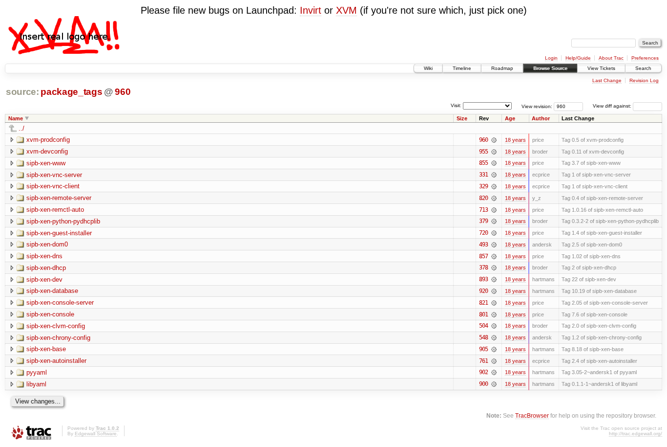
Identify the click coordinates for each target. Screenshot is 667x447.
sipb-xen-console (50, 314)
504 (483, 325)
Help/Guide (578, 58)
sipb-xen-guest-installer (59, 233)
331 (483, 174)
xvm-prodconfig (48, 139)
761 (483, 361)
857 (483, 256)
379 (483, 221)
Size (462, 118)
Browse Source (550, 68)
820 (483, 198)
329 (483, 186)
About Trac (611, 58)
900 (483, 383)
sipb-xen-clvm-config (55, 326)
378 (483, 267)
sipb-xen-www (45, 163)
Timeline (462, 68)
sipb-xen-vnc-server (54, 175)
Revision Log (644, 80)
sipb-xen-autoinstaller (56, 360)
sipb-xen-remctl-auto (55, 209)
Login (551, 58)
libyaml (36, 384)
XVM (346, 10)
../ (21, 128)
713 (483, 209)
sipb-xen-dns (44, 256)
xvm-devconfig (47, 151)
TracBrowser (532, 415)
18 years (515, 140)
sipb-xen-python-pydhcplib (63, 221)
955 (483, 151)
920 (483, 291)
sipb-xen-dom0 (47, 244)
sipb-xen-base (46, 349)
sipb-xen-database (52, 290)
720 (483, 232)
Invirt (310, 10)
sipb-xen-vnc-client (53, 186)
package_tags (71, 92)
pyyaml (36, 372)
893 (483, 279)
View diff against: (613, 106)
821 (483, 302)
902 (483, 372)
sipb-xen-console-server (60, 302)
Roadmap (502, 68)
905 (483, 349)
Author (541, 118)
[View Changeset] (494, 139)
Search (643, 68)
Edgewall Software (96, 433)
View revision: (536, 106)
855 (483, 162)
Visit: (456, 105)
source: (22, 92)
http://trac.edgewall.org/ (635, 433)
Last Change (607, 80)
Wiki (428, 68)
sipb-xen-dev (44, 279)
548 (483, 337)
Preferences (645, 58)
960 (122, 92)
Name (15, 118)
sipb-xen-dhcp (46, 267)
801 (483, 314)
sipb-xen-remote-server (58, 197)
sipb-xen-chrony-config (58, 337)
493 (483, 244)
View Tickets (601, 68)
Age (510, 118)
